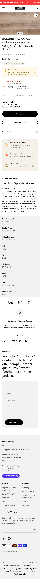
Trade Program (27, 501)
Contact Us (26, 505)
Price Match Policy (28, 491)
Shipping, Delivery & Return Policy (29, 496)
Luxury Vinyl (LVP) (8, 494)
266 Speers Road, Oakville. (25, 573)
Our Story (25, 488)
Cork (4, 501)
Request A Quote (20, 122)
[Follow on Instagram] (9, 538)
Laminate (5, 498)
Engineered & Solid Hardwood (9, 489)
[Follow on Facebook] (3, 538)
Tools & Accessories (9, 505)
